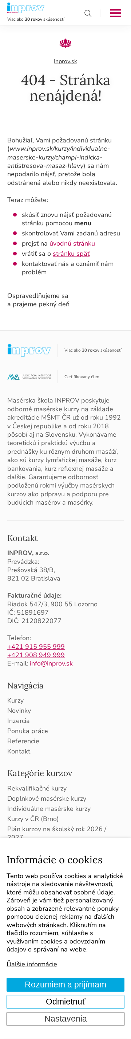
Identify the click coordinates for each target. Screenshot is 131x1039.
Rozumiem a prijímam (65, 984)
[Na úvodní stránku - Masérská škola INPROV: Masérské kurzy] (25, 8)
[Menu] (115, 13)
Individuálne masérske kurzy (49, 809)
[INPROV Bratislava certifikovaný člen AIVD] (29, 377)
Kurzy (15, 700)
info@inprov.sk (51, 663)
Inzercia (18, 721)
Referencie (23, 741)
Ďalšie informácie (32, 964)
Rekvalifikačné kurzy (37, 788)
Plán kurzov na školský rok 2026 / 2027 (56, 833)
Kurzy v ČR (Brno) (33, 819)
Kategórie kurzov (39, 773)
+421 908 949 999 (36, 655)
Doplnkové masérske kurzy (46, 799)
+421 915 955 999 (36, 646)
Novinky (19, 711)
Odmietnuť (66, 1001)
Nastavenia (65, 1018)
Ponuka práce (27, 731)
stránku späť (71, 253)
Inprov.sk (65, 61)
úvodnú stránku (72, 243)
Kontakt (22, 538)
